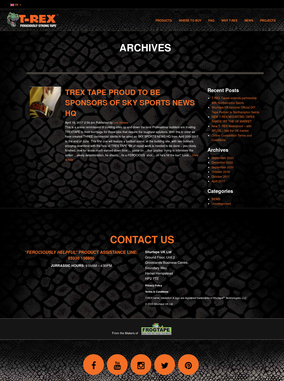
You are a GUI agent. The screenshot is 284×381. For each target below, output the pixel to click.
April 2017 (218, 181)
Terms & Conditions (156, 291)
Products (164, 20)
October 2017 (221, 176)
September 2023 (223, 158)
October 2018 (221, 172)
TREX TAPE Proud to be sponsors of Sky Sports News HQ (130, 102)
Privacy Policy (153, 285)
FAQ (211, 20)
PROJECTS (268, 20)
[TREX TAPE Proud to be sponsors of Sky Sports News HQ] (45, 115)
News (248, 20)
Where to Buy (190, 20)
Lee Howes (121, 122)
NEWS (216, 199)
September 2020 (223, 167)
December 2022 (222, 162)
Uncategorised (221, 203)
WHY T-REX (229, 20)
